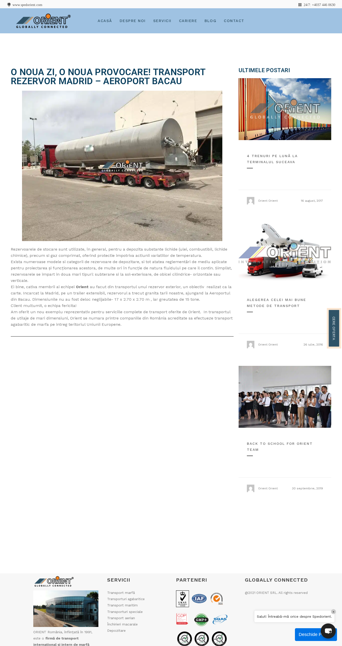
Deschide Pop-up (316, 634)
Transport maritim (122, 605)
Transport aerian (121, 618)
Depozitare (116, 630)
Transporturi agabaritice (126, 599)
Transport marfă (121, 593)
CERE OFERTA (334, 328)
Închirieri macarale (122, 624)
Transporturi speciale (125, 612)
